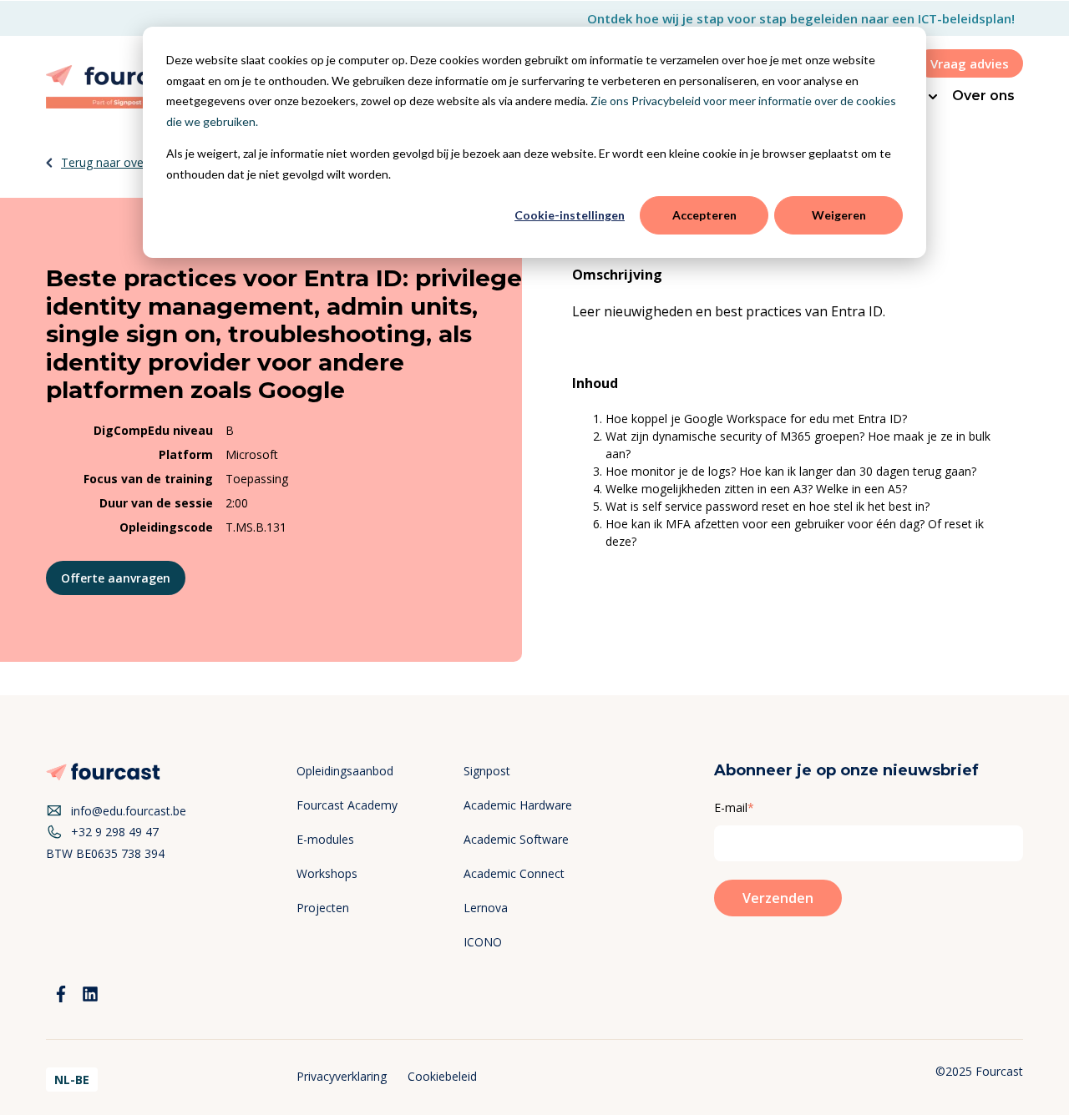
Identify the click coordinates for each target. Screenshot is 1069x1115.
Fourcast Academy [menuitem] (347, 805)
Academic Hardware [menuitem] (518, 805)
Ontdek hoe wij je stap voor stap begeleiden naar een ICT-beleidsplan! (801, 18)
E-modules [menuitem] (325, 839)
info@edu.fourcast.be (128, 811)
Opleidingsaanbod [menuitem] (344, 771)
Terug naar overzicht (117, 162)
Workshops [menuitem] (326, 873)
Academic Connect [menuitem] (514, 873)
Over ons (983, 95)
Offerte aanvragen (115, 578)
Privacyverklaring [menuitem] (341, 1076)
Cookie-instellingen (569, 215)
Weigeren (839, 215)
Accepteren (704, 215)
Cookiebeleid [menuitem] (442, 1076)
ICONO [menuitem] (483, 942)
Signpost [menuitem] (487, 771)
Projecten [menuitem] (322, 908)
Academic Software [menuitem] (516, 839)
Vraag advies (969, 63)
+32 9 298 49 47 (115, 832)
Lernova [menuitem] (486, 908)
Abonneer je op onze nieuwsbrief (846, 770)
